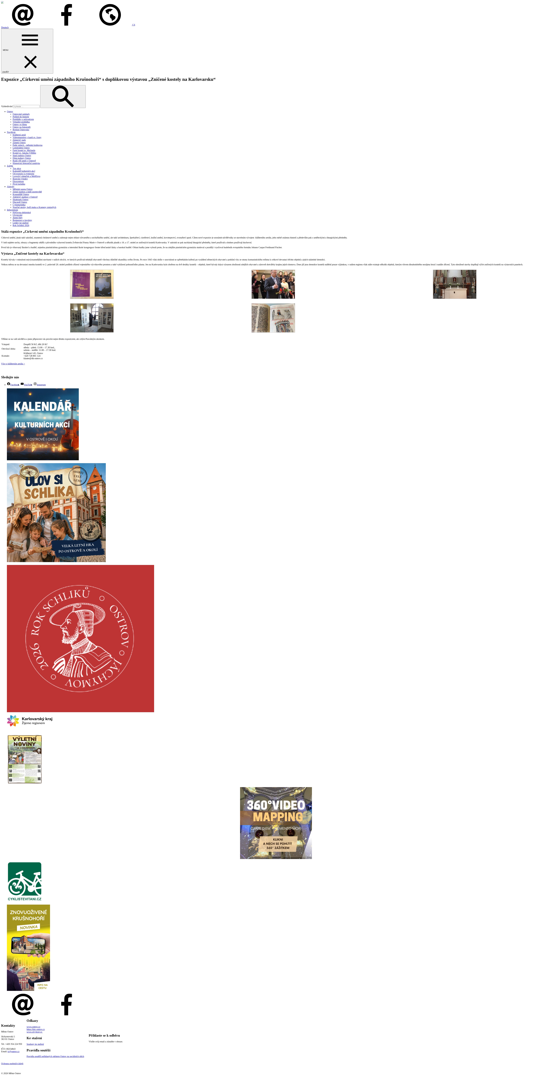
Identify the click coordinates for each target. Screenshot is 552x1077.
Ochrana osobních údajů (12, 1063)
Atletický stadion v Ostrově (25, 197)
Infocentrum (12, 210)
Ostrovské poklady (21, 114)
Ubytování (17, 215)
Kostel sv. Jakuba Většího (24, 153)
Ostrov (10, 111)
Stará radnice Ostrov (22, 155)
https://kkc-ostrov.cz (36, 1029)
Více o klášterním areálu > (13, 363)
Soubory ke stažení (35, 1044)
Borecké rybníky (20, 179)
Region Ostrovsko (21, 129)
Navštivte (11, 132)
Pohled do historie (21, 116)
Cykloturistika (19, 204)
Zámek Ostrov (19, 142)
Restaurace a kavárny (22, 220)
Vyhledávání (7, 106)
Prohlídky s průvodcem (23, 119)
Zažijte (10, 166)
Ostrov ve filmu (20, 124)
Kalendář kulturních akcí (24, 171)
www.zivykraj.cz (35, 1032)
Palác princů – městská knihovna (27, 145)
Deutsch (5, 27)
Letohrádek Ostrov (21, 148)
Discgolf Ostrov (20, 202)
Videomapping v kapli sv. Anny (27, 137)
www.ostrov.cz (33, 1027)
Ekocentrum (18, 181)
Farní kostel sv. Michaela (24, 150)
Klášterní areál (19, 135)
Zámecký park (19, 140)
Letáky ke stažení (20, 223)
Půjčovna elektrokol (22, 212)
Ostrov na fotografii (21, 127)
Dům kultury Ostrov (22, 158)
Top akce (17, 168)
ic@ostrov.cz (13, 1051)
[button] (112, 25)
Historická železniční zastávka (26, 163)
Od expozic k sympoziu (23, 173)
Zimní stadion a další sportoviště (27, 192)
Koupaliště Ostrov (21, 194)
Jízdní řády (18, 217)
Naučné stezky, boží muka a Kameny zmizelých (34, 207)
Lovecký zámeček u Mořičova (26, 176)
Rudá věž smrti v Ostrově (24, 160)
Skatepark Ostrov (20, 199)
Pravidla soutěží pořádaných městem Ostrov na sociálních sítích (55, 1056)
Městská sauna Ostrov (23, 189)
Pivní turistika (19, 184)
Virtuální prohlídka (21, 122)
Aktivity (10, 186)
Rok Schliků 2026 (21, 225)
